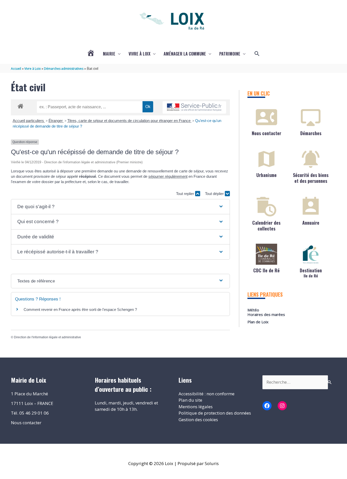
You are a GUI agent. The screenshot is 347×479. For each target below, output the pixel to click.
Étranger (56, 120)
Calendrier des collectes (266, 225)
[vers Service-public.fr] (194, 107)
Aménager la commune (185, 54)
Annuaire (310, 222)
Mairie (109, 54)
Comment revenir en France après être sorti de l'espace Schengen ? (80, 309)
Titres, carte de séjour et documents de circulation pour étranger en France (129, 120)
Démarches (310, 133)
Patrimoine (229, 54)
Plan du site (190, 400)
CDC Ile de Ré (266, 270)
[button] (257, 53)
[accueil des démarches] (20, 105)
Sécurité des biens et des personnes (310, 178)
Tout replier (185, 193)
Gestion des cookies (198, 419)
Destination (311, 272)
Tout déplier (215, 193)
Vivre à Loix (139, 54)
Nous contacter (266, 133)
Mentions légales (196, 407)
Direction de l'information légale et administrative (47, 337)
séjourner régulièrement (167, 176)
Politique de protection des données (215, 413)
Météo (253, 309)
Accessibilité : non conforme (206, 394)
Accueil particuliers (29, 120)
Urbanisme (266, 175)
